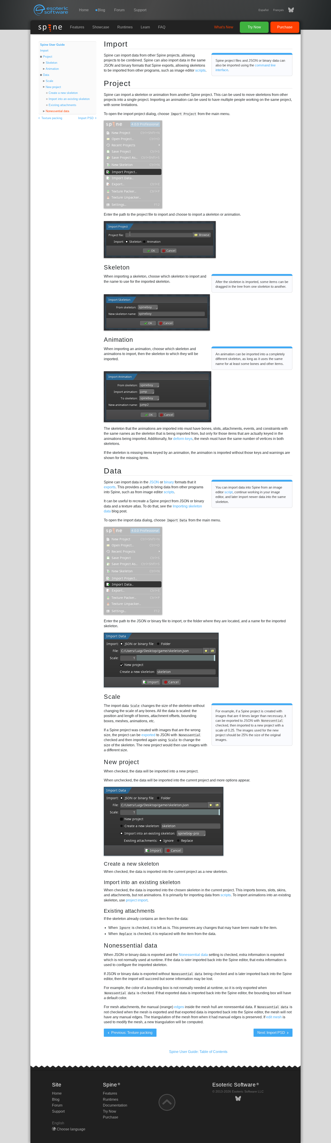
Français (278, 10)
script (228, 492)
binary (169, 482)
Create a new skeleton (63, 93)
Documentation (115, 1105)
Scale (49, 81)
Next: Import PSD (271, 1032)
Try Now (254, 27)
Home (84, 10)
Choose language (71, 1129)
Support (140, 10)
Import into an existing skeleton (69, 99)
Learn (145, 27)
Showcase (100, 27)
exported (148, 735)
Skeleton (51, 62)
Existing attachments (62, 105)
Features (77, 27)
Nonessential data (57, 111)
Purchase (284, 27)
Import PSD (86, 118)
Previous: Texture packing (131, 1032)
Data (46, 75)
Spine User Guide (52, 44)
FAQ (161, 27)
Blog (55, 1099)
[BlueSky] (289, 10)
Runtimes (125, 27)
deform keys (183, 439)
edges (179, 1007)
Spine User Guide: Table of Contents (198, 1052)
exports (110, 487)
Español (263, 10)
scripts (200, 70)
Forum (119, 10)
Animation (52, 68)
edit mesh (274, 1017)
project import (136, 900)
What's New (223, 27)
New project (53, 87)
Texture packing (51, 118)
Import (44, 50)
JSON (154, 482)
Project (47, 56)
